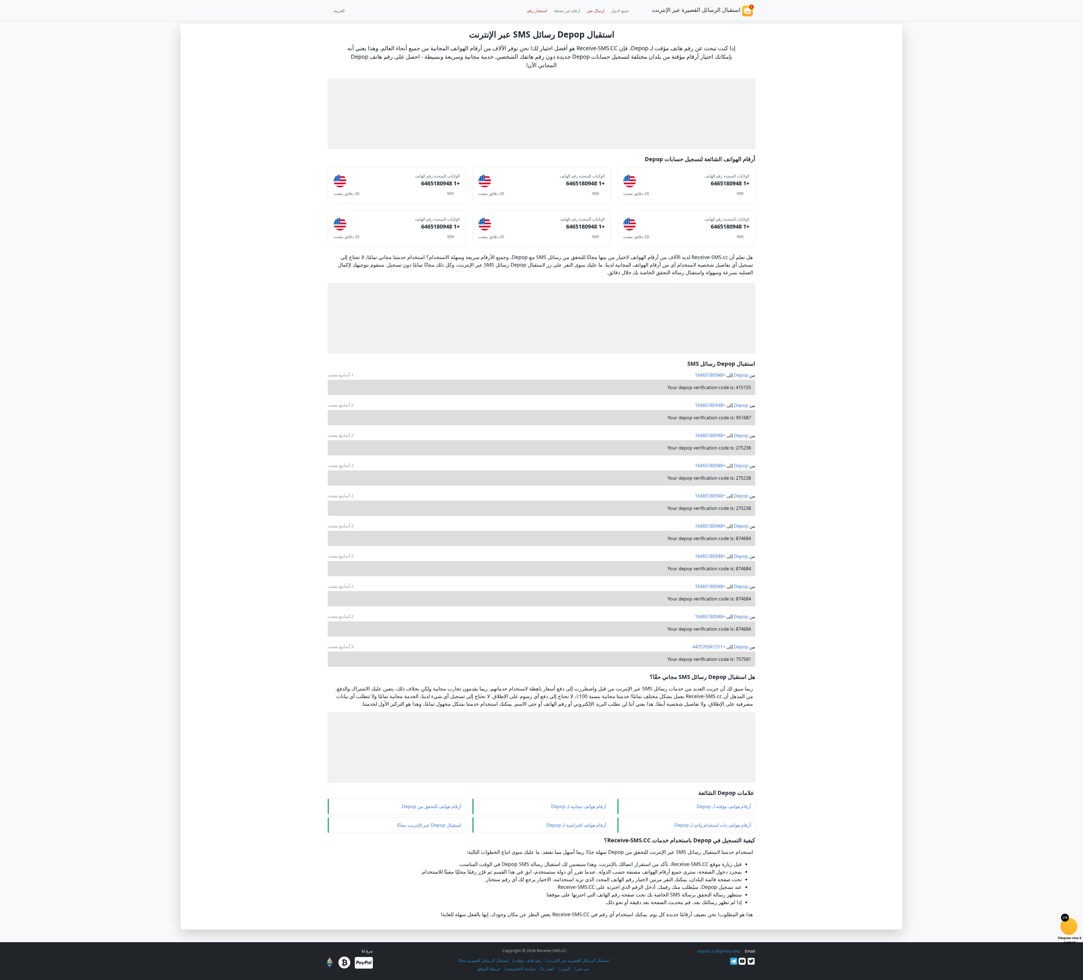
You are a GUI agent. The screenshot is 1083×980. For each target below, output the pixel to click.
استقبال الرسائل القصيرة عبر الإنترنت (578, 960)
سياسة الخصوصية (521, 968)
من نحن (582, 968)
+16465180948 (710, 375)
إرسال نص (595, 10)
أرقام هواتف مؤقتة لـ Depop (724, 806)
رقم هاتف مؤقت (528, 960)
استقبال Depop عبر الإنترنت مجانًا (429, 825)
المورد (565, 968)
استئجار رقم (537, 10)
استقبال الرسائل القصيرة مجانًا (483, 960)
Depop (741, 375)
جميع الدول (620, 10)
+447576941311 (708, 647)
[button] (341, 10)
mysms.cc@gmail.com (718, 951)
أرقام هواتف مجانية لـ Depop (578, 806)
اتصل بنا (547, 968)
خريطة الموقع (489, 968)
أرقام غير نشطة (567, 10)
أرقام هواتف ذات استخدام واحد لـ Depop (712, 825)
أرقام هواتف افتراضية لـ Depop (576, 825)
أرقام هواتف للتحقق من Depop (431, 806)
